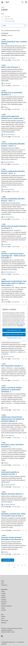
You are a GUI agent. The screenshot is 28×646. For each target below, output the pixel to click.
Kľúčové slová (4, 620)
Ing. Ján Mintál (7, 83)
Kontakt (3, 616)
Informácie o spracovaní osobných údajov (11, 628)
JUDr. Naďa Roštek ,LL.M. (10, 272)
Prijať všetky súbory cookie (14, 330)
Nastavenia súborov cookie (14, 337)
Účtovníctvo (4, 585)
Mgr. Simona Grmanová (9, 58)
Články (3, 591)
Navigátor (3, 599)
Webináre (3, 604)
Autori (2, 618)
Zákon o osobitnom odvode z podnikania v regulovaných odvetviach (11, 390)
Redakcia (6, 107)
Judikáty (3, 595)
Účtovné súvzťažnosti (6, 606)
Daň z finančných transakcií (11, 366)
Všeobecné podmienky (6, 630)
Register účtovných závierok (11, 494)
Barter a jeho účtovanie (9, 67)
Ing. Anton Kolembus (9, 435)
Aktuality (3, 597)
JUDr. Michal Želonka (9, 162)
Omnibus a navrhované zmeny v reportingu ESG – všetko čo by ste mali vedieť (13, 256)
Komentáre (4, 602)
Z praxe (3, 608)
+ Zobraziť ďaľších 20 (8, 560)
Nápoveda (3, 622)
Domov (2, 7)
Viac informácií (20, 325)
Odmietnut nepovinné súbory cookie (14, 334)
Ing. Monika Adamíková (9, 484)
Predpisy (3, 593)
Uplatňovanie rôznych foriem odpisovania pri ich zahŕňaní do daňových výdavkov (12, 419)
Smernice (3, 610)
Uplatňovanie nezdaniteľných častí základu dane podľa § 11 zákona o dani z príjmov (13, 283)
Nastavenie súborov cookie (8, 632)
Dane (2, 583)
